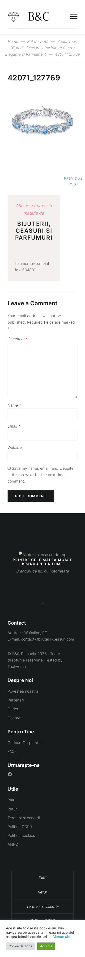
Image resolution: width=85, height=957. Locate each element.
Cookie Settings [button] (20, 946)
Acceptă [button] (46, 946)
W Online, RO (35, 632)
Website (15, 447)
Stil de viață (37, 41)
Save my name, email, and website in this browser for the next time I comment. (40, 474)
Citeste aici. (61, 937)
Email (14, 426)
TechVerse (17, 666)
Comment (17, 338)
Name (14, 405)
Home (13, 41)
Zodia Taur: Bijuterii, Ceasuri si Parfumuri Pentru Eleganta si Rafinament (41, 48)
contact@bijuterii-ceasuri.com (47, 639)
